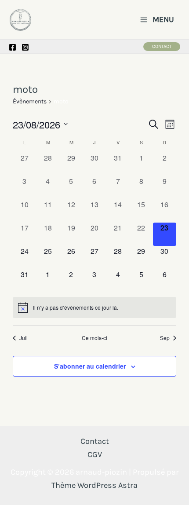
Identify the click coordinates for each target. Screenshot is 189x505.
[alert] (94, 307)
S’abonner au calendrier (90, 366)
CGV (94, 454)
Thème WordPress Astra (94, 485)
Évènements (30, 101)
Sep (165, 337)
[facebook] (12, 47)
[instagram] (25, 47)
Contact (94, 441)
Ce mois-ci (94, 337)
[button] (161, 46)
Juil (23, 337)
